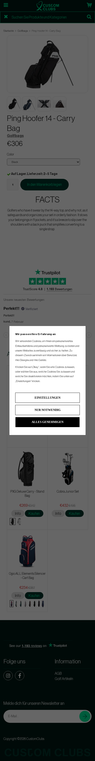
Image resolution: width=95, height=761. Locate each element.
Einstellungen (47, 397)
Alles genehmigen (47, 422)
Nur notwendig (48, 410)
